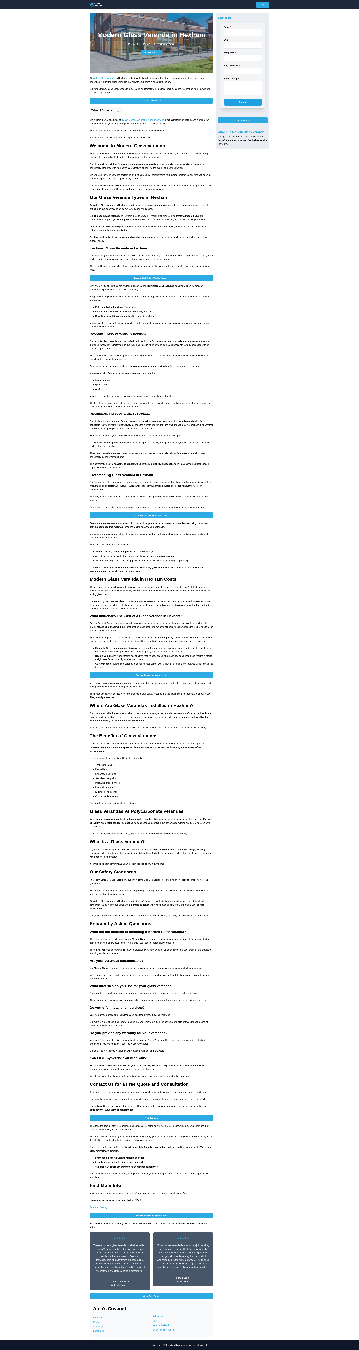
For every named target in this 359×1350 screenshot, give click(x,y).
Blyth (155, 1321)
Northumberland (161, 1325)
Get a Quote (149, 52)
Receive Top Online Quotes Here (151, 675)
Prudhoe (94, 1207)
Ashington (158, 1316)
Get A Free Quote (151, 1296)
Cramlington (99, 1326)
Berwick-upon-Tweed (163, 1330)
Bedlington (98, 1331)
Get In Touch (243, 120)
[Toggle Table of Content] (117, 110)
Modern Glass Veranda (103, 78)
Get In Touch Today (151, 101)
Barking (103, 1207)
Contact (262, 5)
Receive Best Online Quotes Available (151, 278)
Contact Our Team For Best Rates (151, 515)
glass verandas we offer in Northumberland (142, 120)
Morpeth (97, 1322)
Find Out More (151, 1118)
